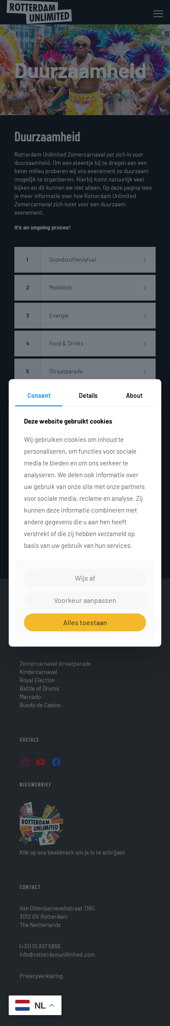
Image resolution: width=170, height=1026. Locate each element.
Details (88, 395)
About (134, 395)
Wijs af (85, 578)
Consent (39, 395)
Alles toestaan (85, 622)
